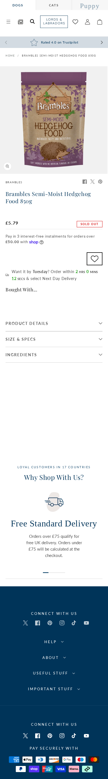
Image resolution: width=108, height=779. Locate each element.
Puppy (90, 5)
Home (10, 55)
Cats (54, 5)
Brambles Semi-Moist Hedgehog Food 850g (59, 55)
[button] (8, 22)
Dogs (17, 5)
